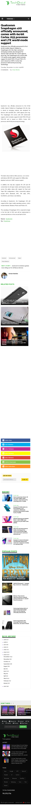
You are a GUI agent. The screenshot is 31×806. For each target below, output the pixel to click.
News (19, 258)
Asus (5, 771)
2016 (5, 647)
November (7, 659)
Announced (12, 258)
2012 (5, 686)
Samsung (13, 782)
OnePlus (22, 778)
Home (5, 721)
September (7, 664)
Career (9, 723)
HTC (17, 771)
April (5, 676)
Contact (21, 721)
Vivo (25, 782)
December (7, 657)
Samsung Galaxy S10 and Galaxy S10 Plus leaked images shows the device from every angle (19, 746)
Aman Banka (16, 70)
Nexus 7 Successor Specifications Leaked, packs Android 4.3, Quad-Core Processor (21, 598)
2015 (5, 650)
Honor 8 (24, 771)
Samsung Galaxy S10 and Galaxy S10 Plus (8, 713)
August (6, 666)
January (6, 683)
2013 (5, 655)
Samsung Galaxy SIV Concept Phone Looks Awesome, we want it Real (21, 622)
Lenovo (17, 775)
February (6, 681)
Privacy (16, 723)
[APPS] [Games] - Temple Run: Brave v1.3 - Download (14, 578)
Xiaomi (5, 786)
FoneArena (7, 221)
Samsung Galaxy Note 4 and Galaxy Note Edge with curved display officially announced (20, 610)
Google (11, 771)
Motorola (14, 778)
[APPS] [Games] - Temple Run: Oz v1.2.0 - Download (21, 584)
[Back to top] (27, 799)
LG (11, 775)
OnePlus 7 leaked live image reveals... (24, 713)
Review (6, 782)
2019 (5, 640)
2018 (5, 642)
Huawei (6, 775)
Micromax (6, 778)
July (5, 669)
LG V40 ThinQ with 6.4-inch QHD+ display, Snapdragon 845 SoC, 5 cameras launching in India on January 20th (19, 761)
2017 (5, 645)
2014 (5, 652)
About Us (13, 721)
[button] (2, 18)
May (5, 674)
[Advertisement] (15, 87)
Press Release (5, 261)
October (6, 662)
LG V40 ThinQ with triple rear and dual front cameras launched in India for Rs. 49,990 (19, 753)
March (5, 678)
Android (4, 258)
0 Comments (4, 70)
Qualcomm (9, 219)
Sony (20, 782)
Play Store (24, 723)
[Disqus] (15, 370)
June (5, 671)
